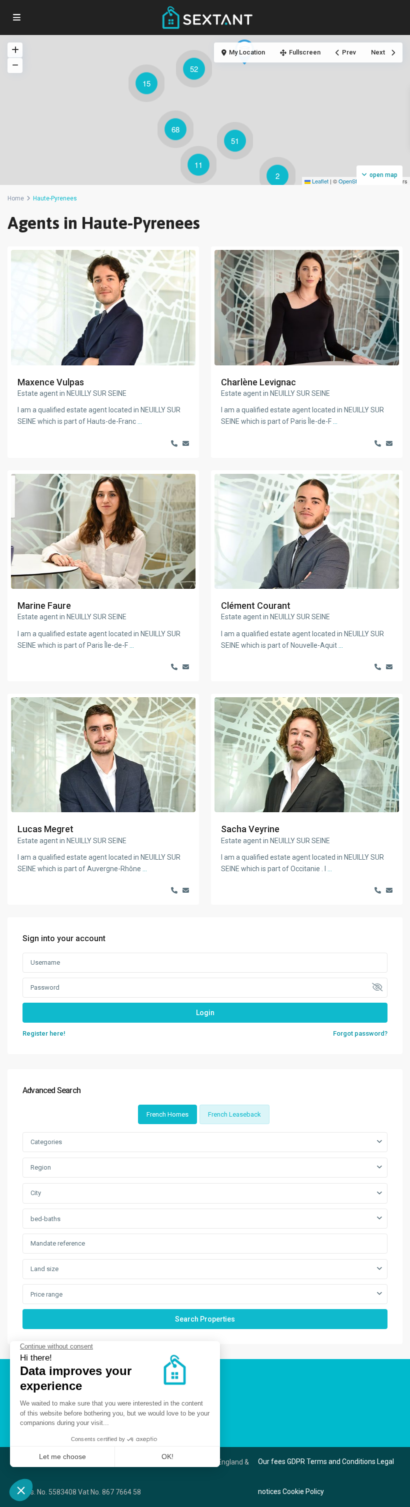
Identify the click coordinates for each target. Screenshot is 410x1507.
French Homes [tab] (167, 1114)
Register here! (44, 1033)
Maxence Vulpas (51, 382)
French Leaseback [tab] (234, 1114)
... (140, 421)
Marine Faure (44, 605)
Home (16, 198)
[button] (280, 177)
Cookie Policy (303, 1492)
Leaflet (319, 181)
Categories (46, 1142)
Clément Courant (255, 605)
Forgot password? (360, 1033)
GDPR (296, 1462)
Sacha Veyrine (250, 829)
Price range (46, 1294)
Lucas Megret (46, 829)
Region (40, 1167)
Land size (44, 1269)
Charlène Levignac (258, 382)
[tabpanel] (205, 1230)
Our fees (272, 1462)
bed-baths (45, 1219)
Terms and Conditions (341, 1462)
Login (205, 1013)
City (35, 1193)
